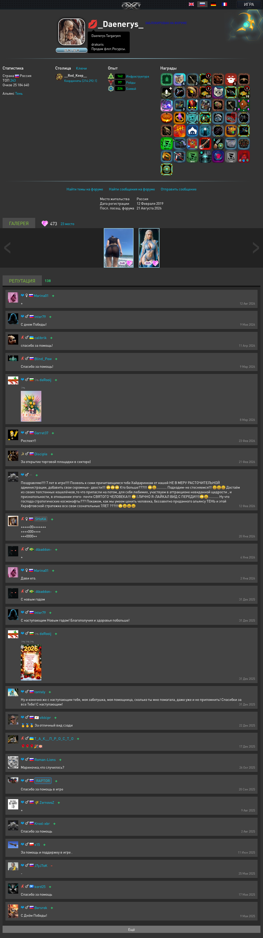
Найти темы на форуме (85, 189)
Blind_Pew (43, 358)
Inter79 (40, 316)
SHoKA (40, 518)
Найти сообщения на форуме (132, 189)
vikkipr (45, 717)
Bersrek (40, 907)
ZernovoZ (47, 802)
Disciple (40, 454)
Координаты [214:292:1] (80, 81)
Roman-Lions (45, 759)
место (67, 223)
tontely (39, 692)
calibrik (40, 337)
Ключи (81, 68)
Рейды (131, 82)
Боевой (131, 89)
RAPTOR (43, 780)
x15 (37, 844)
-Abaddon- (43, 549)
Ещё (131, 929)
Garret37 (41, 433)
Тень (19, 93)
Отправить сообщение (178, 189)
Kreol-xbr (42, 823)
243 (13, 80)
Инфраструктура (137, 76)
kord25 (39, 886)
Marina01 (41, 295)
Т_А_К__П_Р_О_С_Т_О (53, 738)
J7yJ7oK (40, 865)
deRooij (45, 380)
